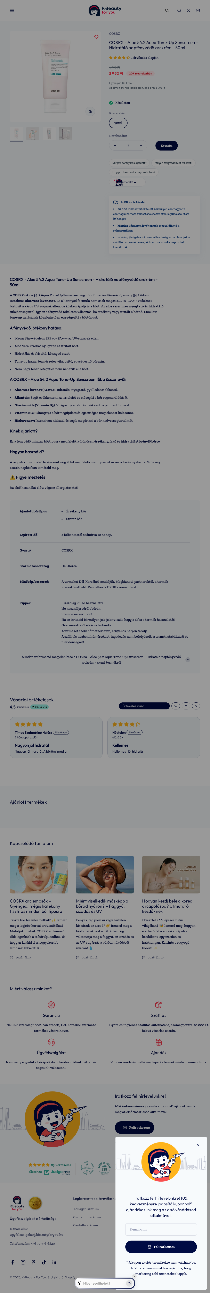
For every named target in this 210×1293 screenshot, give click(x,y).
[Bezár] (198, 1145)
